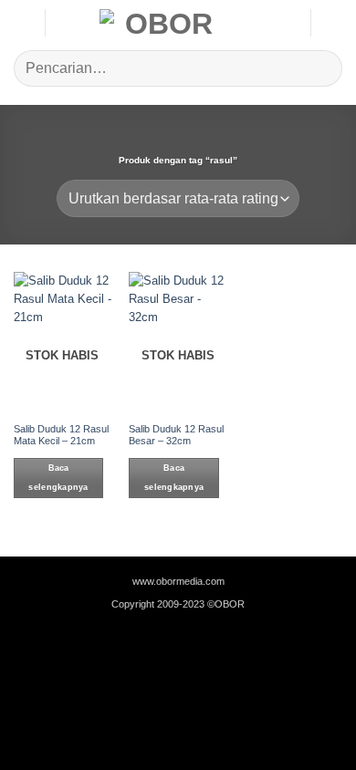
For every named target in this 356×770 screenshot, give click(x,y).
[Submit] (321, 68)
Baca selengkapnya (58, 477)
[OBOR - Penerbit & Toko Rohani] (162, 23)
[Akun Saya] (287, 23)
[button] (22, 22)
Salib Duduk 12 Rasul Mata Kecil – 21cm (61, 435)
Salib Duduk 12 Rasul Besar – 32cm (176, 435)
